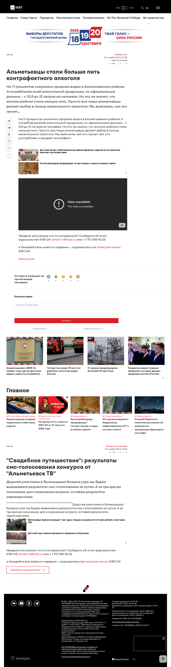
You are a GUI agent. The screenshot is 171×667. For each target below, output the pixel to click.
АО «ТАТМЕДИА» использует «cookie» (78, 647)
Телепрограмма (93, 17)
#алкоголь (26, 259)
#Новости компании (116, 446)
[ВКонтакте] (9, 121)
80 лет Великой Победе (123, 17)
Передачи (47, 17)
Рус (118, 8)
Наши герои (28, 17)
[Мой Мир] (9, 147)
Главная (12, 17)
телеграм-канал (109, 247)
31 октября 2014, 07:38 (115, 57)
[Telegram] (9, 127)
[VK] (14, 603)
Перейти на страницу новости (25, 570)
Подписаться (149, 647)
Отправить (66, 321)
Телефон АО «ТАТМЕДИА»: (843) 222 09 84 (130, 625)
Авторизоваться (40, 329)
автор (9, 54)
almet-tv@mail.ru (64, 239)
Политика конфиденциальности (76, 657)
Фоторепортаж (153, 17)
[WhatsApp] (9, 141)
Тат (132, 8)
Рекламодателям (68, 17)
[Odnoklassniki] (29, 603)
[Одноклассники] (9, 134)
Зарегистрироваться (93, 328)
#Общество (121, 54)
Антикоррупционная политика (125, 622)
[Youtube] (21, 603)
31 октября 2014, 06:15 (116, 449)
